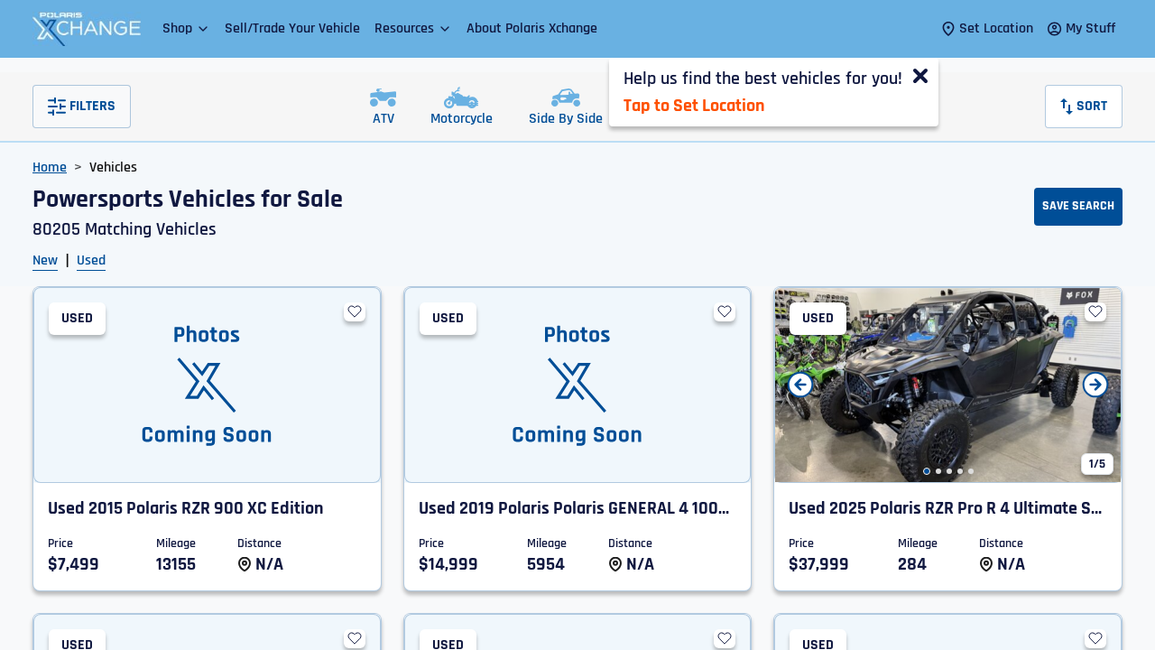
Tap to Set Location (694, 105)
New (45, 260)
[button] (186, 28)
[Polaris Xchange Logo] (86, 29)
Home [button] (49, 167)
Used (91, 260)
